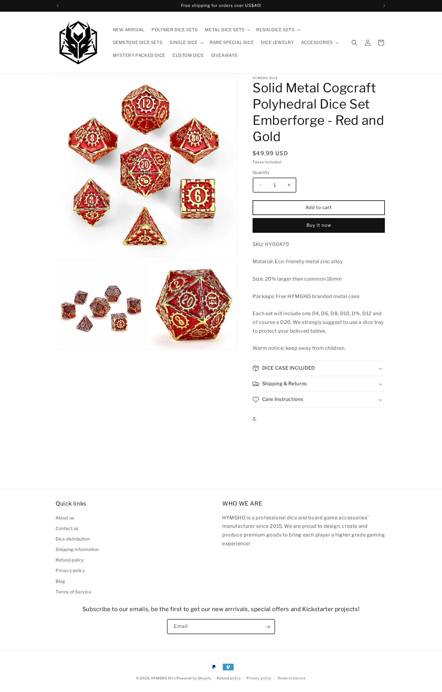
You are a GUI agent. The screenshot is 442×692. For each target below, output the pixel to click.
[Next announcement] (384, 5)
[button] (227, 29)
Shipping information (77, 549)
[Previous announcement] (57, 5)
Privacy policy (70, 570)
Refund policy (70, 559)
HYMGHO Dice (163, 678)
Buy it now (318, 225)
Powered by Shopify (193, 678)
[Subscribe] (267, 627)
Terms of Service (73, 591)
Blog (60, 580)
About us (65, 517)
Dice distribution (73, 538)
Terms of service (291, 678)
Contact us (67, 528)
